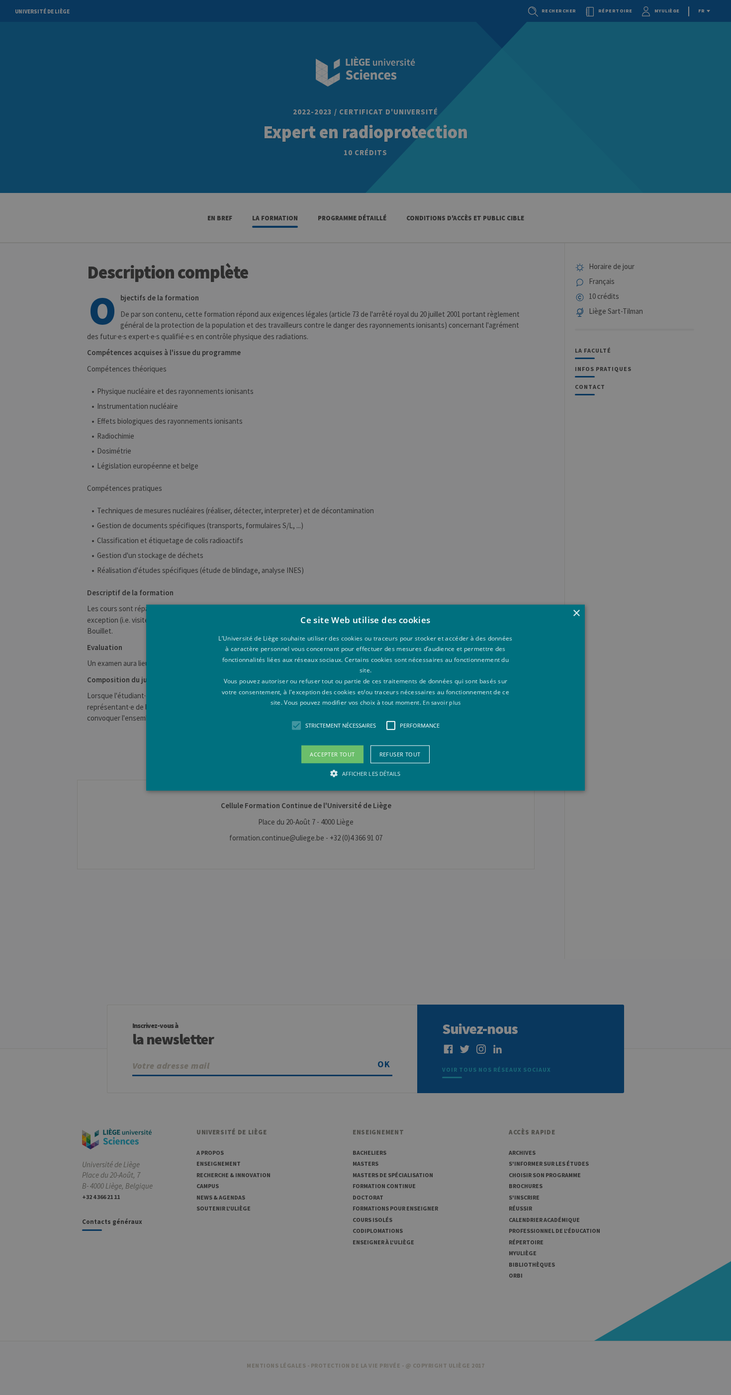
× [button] (576, 613)
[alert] (365, 697)
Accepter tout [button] (332, 753)
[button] (365, 697)
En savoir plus (441, 702)
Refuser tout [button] (400, 753)
